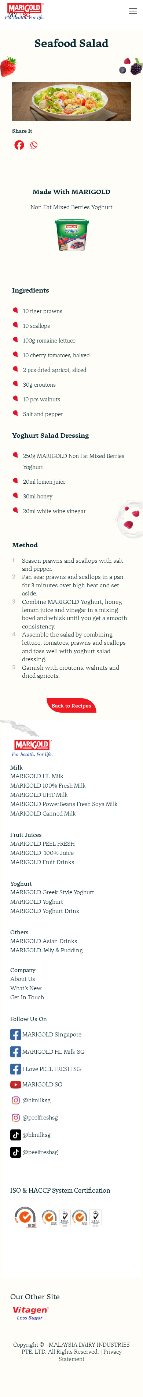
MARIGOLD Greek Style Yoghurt (52, 892)
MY (13, 15)
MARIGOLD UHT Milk (39, 794)
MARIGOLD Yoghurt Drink (45, 910)
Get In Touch (27, 997)
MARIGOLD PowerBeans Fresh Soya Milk (64, 803)
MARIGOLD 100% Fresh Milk (48, 785)
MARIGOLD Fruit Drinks (42, 862)
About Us (22, 978)
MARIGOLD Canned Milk (43, 813)
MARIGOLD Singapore (51, 1034)
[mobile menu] (133, 11)
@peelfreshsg (40, 1117)
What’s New (26, 988)
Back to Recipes (71, 705)
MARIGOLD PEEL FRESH (42, 843)
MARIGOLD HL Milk (36, 776)
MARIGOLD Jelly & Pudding (46, 950)
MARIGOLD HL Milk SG (53, 1051)
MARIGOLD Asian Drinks (43, 941)
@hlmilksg (36, 1100)
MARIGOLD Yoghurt (36, 901)
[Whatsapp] (33, 145)
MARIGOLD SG (42, 1084)
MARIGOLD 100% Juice (42, 852)
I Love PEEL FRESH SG (51, 1068)
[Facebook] (19, 145)
